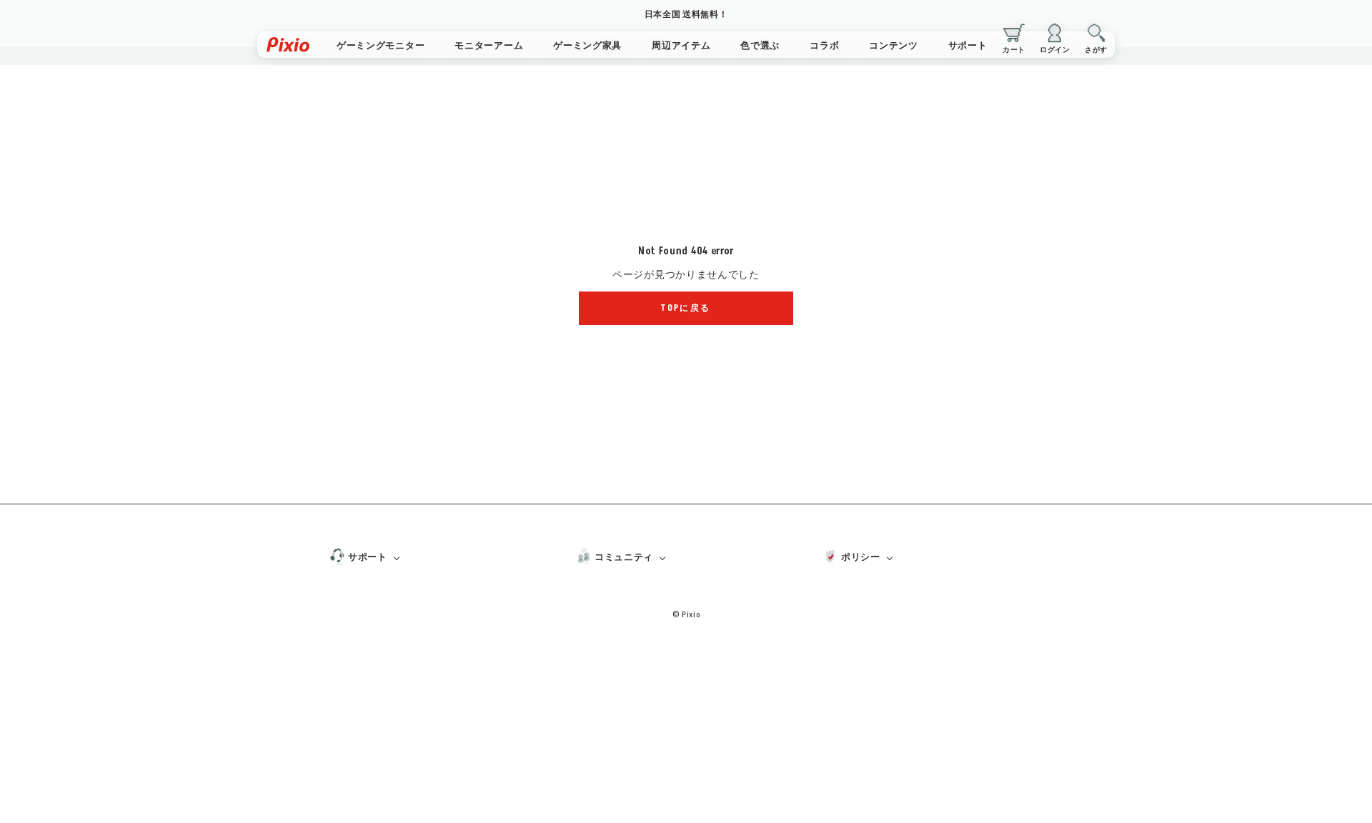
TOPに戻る (685, 308)
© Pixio (686, 615)
